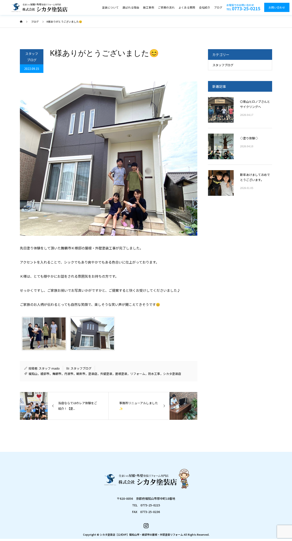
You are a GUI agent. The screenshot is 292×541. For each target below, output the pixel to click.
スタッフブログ (31, 56)
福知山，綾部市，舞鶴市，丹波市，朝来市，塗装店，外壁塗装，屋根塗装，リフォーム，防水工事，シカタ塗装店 (104, 373)
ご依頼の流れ (166, 7)
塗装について (110, 7)
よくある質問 (186, 7)
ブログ (218, 7)
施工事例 (148, 7)
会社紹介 (204, 7)
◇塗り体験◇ (249, 138)
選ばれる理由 (130, 7)
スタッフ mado (49, 368)
